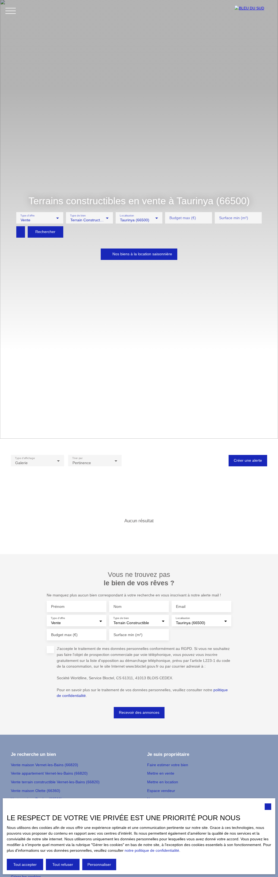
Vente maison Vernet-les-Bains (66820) (44, 765)
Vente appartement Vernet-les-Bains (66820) (49, 773)
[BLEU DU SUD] (253, 11)
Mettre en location (162, 782)
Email (180, 606)
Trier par (77, 458)
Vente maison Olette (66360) (35, 790)
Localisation (127, 215)
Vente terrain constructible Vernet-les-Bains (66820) (55, 782)
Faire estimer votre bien (167, 765)
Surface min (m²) (233, 218)
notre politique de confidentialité (152, 850)
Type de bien (78, 215)
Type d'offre (27, 215)
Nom (117, 606)
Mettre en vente (160, 773)
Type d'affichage (25, 458)
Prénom (58, 606)
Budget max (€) (182, 218)
